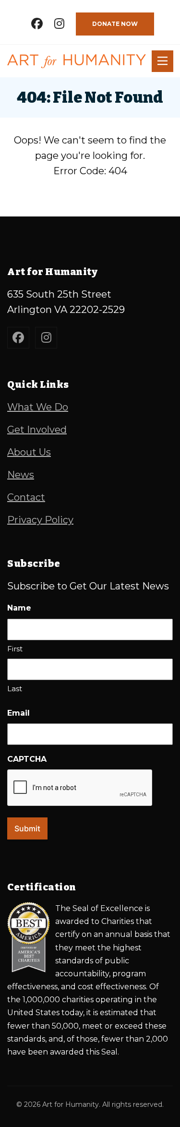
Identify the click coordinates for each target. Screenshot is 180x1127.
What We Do (37, 407)
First (15, 648)
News (20, 474)
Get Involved (37, 429)
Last (14, 688)
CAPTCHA (27, 759)
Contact (26, 497)
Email (18, 713)
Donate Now (115, 23)
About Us (29, 452)
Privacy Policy (40, 520)
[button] (162, 61)
